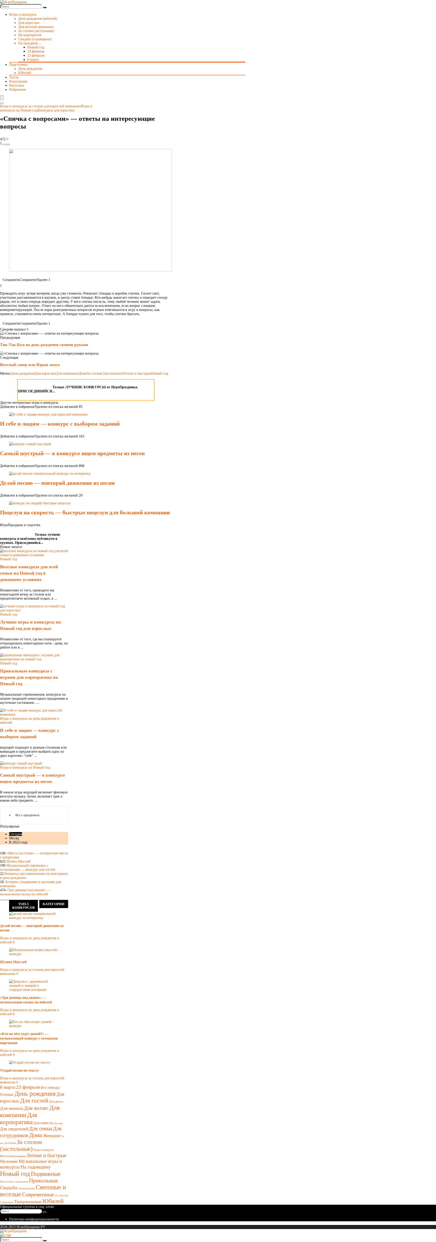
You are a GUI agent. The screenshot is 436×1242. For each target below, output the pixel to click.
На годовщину (35, 1167)
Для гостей (34, 1100)
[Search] (2, 103)
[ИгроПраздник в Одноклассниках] (46, 385)
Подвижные (46, 1174)
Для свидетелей (14, 1128)
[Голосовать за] (8, 144)
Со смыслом (61, 1195)
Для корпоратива (18, 1119)
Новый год (35, 47)
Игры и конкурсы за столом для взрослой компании (40, 106)
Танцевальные (28, 1201)
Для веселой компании (36, 27)
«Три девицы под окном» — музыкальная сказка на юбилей (25, 892)
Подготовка (18, 64)
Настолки (16, 85)
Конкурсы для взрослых (56, 110)
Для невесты (43, 1123)
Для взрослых (29, 23)
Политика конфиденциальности (34, 1219)
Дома (83, 373)
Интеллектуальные (12, 1156)
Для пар (58, 1123)
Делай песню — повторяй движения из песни (57, 483)
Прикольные (43, 1180)
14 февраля (35, 51)
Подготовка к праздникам (14, 1181)
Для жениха (11, 1108)
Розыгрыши (18, 81)
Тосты (14, 77)
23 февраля (35, 55)
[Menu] (2, 97)
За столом (10, 1143)
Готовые (7, 1094)
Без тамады (50, 1087)
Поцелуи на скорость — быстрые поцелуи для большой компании (85, 512)
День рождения (30, 69)
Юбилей (24, 73)
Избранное (17, 89)
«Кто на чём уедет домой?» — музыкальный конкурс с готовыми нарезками (29, 1038)
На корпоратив (29, 35)
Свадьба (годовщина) (34, 39)
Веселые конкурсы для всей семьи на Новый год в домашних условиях (29, 573)
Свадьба (8, 1187)
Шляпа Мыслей (18, 861)
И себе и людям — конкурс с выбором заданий (60, 424)
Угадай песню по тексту (19, 1070)
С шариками (6, 1202)
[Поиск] (45, 7)
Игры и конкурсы (44, 1149)
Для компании (67, 373)
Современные (38, 1194)
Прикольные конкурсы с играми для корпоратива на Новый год (29, 677)
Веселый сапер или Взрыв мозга (30, 364)
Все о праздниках (27, 815)
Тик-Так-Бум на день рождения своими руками (44, 344)
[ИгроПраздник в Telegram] (23, 385)
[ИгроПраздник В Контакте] (35, 385)
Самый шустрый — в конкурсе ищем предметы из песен (72, 453)
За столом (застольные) (36, 31)
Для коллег (36, 1108)
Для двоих (56, 1101)
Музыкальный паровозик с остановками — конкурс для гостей (27, 867)
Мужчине (9, 1161)
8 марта (33, 59)
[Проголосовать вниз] (4, 144)
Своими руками (26, 1188)
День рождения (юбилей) (37, 18)
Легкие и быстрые (137, 373)
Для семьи (40, 1128)
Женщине (52, 1135)
